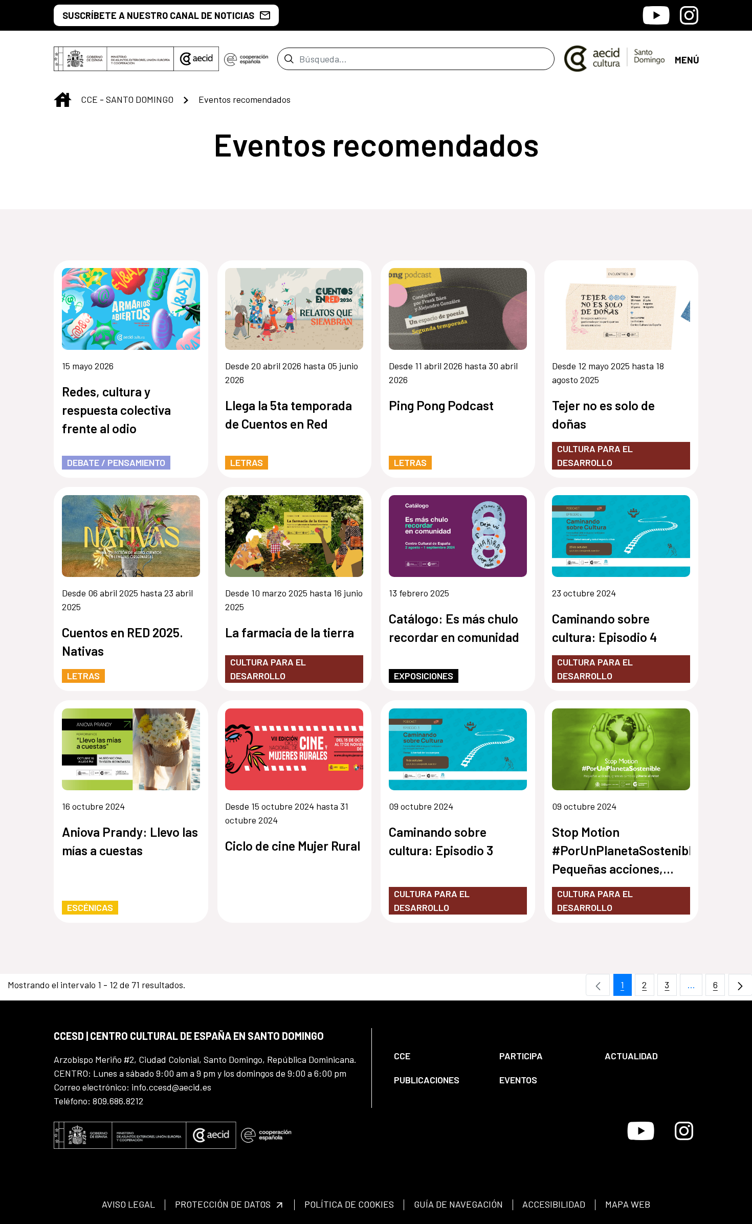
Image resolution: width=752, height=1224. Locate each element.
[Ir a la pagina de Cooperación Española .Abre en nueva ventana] (246, 59)
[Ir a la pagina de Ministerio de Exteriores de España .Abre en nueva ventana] (114, 59)
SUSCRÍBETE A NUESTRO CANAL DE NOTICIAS (158, 15)
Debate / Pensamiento (116, 462)
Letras (246, 462)
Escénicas (90, 907)
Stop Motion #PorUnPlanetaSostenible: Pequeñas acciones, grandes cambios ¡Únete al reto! (621, 851)
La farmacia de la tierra (289, 632)
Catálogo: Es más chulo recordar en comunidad (454, 627)
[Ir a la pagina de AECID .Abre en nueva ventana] (196, 59)
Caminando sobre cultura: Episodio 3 (441, 841)
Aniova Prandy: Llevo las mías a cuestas (130, 841)
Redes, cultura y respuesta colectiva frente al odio (116, 410)
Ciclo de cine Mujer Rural (292, 845)
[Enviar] (288, 59)
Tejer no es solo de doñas (603, 414)
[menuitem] (437, 1056)
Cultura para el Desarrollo (595, 455)
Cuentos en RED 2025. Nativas (122, 641)
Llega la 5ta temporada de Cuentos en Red (288, 414)
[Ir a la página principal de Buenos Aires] (615, 57)
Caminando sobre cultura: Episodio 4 (604, 627)
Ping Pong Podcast (441, 405)
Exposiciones (423, 675)
